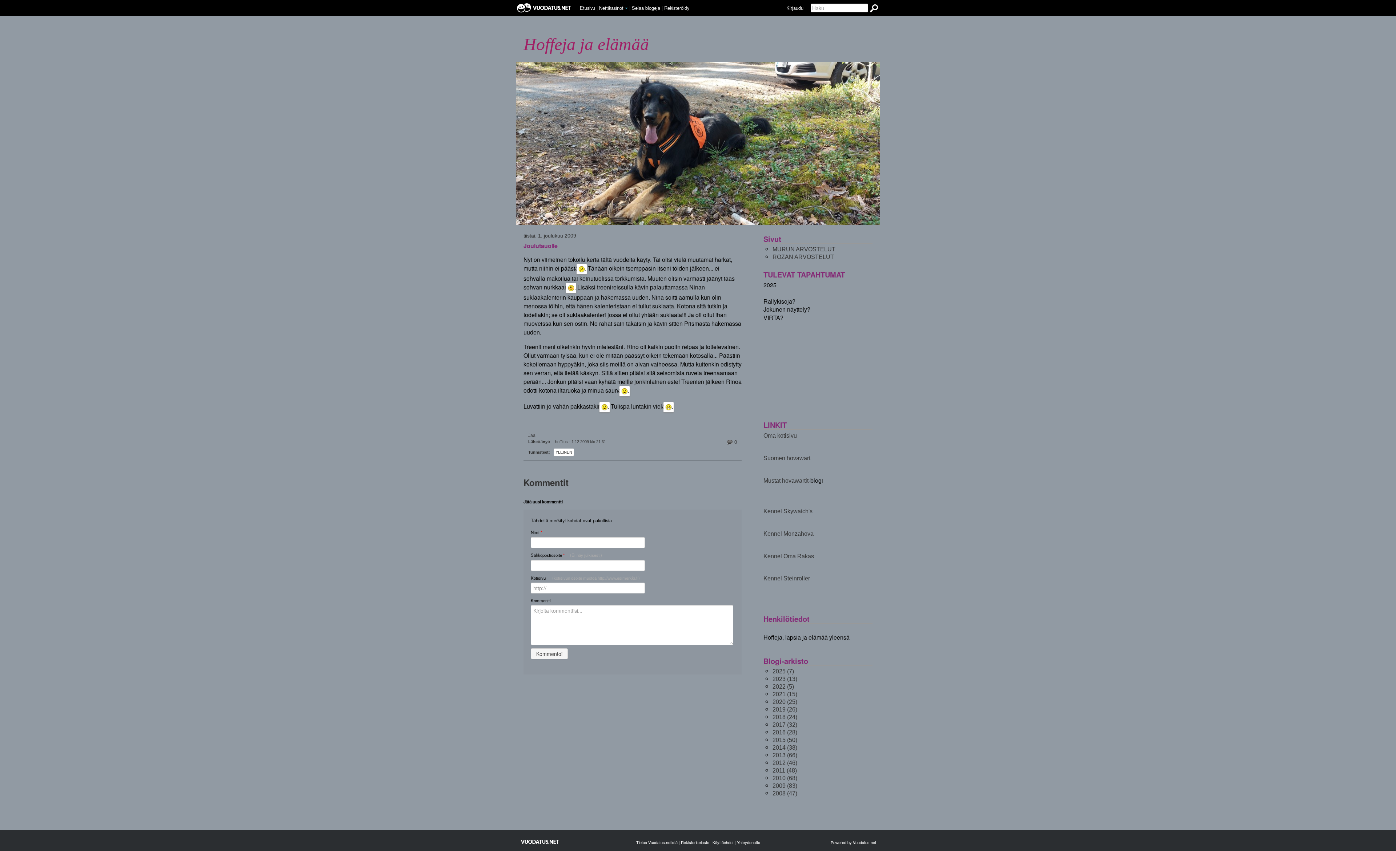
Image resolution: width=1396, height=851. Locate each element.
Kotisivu (585, 578)
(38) (785, 748)
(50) (785, 740)
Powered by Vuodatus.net (853, 842)
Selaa (646, 7)
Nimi (536, 532)
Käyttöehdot (723, 842)
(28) (785, 732)
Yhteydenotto (748, 842)
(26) (785, 709)
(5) (783, 687)
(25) (785, 702)
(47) (785, 793)
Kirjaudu (794, 7)
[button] (626, 8)
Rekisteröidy (676, 7)
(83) (785, 786)
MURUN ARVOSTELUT (804, 249)
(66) (785, 755)
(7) (783, 671)
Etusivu (587, 7)
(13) (785, 679)
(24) (785, 717)
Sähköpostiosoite (566, 555)
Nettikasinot (611, 7)
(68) (785, 778)
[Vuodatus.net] (540, 841)
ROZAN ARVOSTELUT (803, 257)
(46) (785, 763)
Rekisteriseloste (695, 842)
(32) (785, 725)
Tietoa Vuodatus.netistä (657, 842)
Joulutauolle (541, 246)
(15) (785, 694)
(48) (785, 770)
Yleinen (563, 452)
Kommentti (541, 600)
